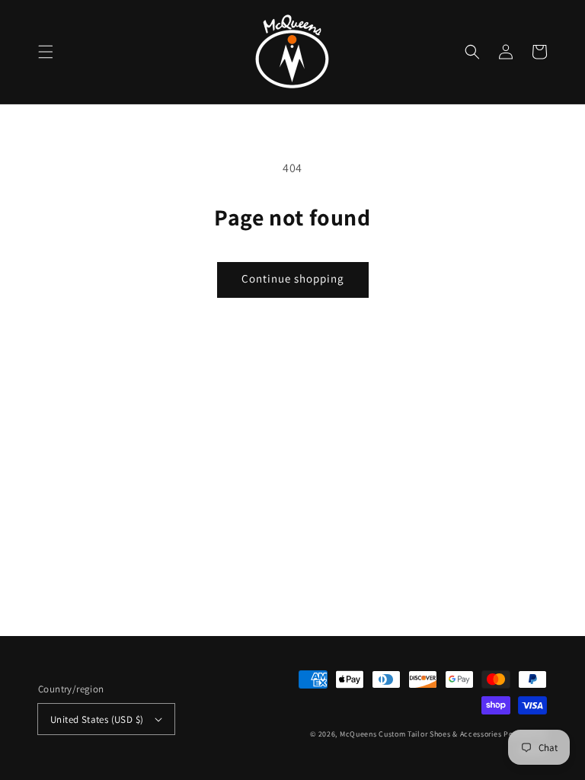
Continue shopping (292, 278)
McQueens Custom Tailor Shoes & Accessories (420, 734)
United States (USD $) (96, 719)
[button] (45, 52)
